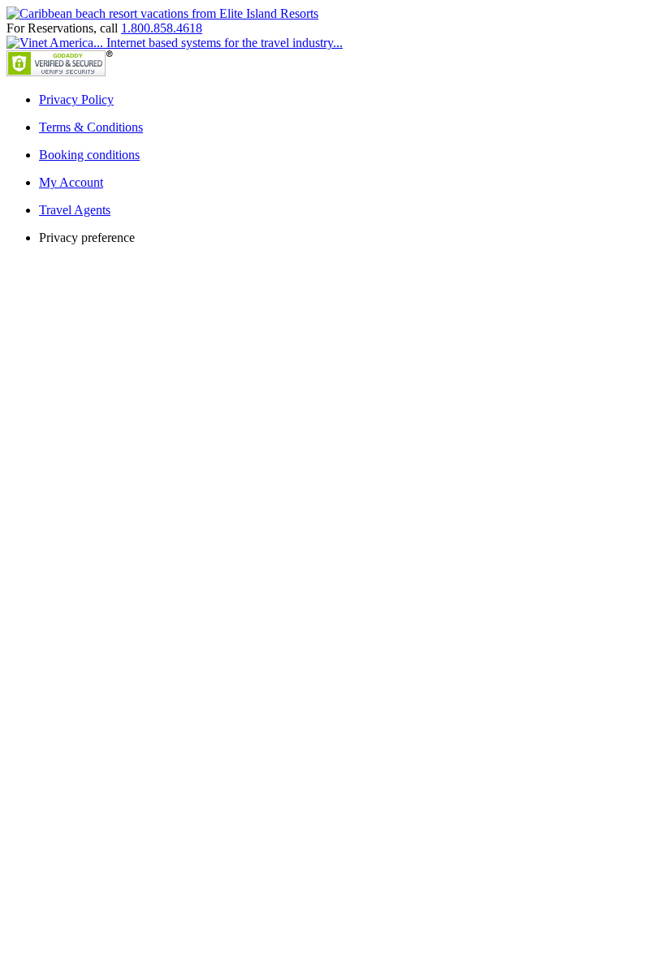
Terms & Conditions (91, 127)
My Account (71, 182)
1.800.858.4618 (161, 28)
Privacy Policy (76, 99)
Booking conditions (89, 155)
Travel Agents (74, 210)
